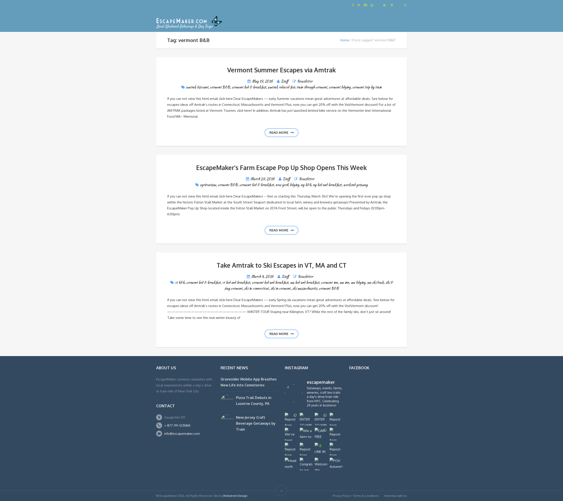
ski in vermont (281, 288)
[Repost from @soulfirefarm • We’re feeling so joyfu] (306, 449)
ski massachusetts (304, 288)
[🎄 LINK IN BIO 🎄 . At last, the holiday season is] (321, 449)
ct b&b (180, 282)
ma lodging (358, 282)
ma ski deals (375, 282)
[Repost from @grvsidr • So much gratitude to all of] (336, 419)
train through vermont (311, 87)
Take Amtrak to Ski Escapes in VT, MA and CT (281, 265)
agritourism (208, 184)
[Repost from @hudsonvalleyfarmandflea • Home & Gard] (291, 449)
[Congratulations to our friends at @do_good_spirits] (306, 464)
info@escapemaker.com (182, 434)
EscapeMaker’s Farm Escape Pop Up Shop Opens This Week (281, 168)
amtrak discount (197, 87)
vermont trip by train (367, 87)
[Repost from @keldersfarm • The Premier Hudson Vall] (336, 434)
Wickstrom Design (235, 495)
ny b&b (306, 184)
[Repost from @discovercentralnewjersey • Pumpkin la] (336, 449)
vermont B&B (220, 87)
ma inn (344, 282)
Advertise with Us (395, 495)
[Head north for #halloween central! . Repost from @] (291, 464)
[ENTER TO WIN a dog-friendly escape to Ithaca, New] (306, 419)
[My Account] (385, 5)
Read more (278, 132)
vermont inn (329, 282)
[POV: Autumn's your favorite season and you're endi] (336, 464)
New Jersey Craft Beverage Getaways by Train (256, 423)
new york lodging (287, 184)
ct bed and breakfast (236, 282)
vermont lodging (340, 87)
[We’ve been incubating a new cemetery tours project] (291, 434)
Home (344, 40)
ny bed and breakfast (327, 184)
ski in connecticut (256, 288)
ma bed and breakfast (304, 282)
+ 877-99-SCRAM (177, 425)
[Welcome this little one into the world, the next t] (321, 464)
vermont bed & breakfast (249, 87)
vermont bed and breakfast (270, 282)
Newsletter (304, 81)
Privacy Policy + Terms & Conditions (356, 495)
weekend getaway (355, 184)
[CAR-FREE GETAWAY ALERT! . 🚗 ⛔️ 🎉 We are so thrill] (321, 434)
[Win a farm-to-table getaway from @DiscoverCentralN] (306, 434)
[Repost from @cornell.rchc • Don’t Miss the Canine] (291, 419)
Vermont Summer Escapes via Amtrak (281, 70)
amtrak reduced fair (281, 87)
